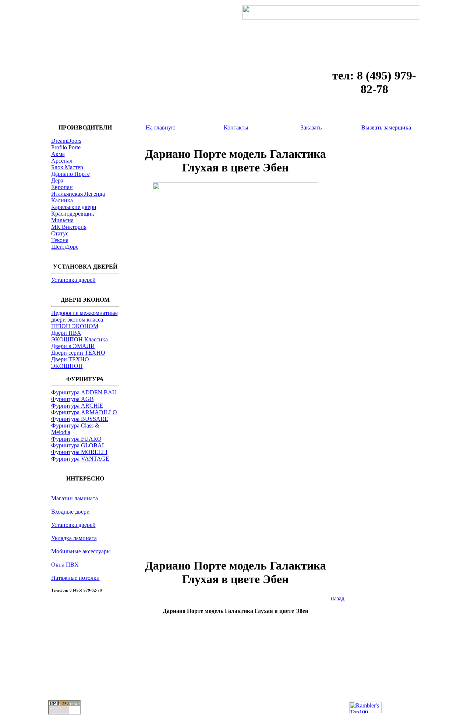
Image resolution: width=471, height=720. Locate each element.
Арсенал (61, 160)
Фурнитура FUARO (76, 439)
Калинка (62, 200)
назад (337, 598)
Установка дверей (73, 280)
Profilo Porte (66, 147)
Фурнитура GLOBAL (78, 445)
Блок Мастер (67, 167)
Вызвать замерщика (386, 127)
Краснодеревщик (72, 213)
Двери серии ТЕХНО (78, 353)
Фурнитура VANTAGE (80, 458)
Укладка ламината (74, 538)
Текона (59, 240)
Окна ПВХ (65, 564)
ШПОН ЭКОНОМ (74, 326)
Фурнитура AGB (72, 399)
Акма (58, 154)
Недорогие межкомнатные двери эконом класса (84, 316)
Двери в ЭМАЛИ (73, 346)
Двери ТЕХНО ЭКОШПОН (70, 362)
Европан (62, 187)
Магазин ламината (74, 498)
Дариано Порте (70, 174)
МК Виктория (68, 227)
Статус (59, 233)
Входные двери (70, 511)
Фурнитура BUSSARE (79, 419)
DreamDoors (66, 141)
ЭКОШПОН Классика (79, 339)
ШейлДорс (64, 247)
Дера (57, 180)
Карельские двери (73, 207)
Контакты (236, 127)
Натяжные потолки (75, 578)
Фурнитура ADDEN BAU (84, 392)
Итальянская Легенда (78, 194)
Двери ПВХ (66, 333)
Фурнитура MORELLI (79, 452)
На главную (161, 127)
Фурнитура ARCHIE (77, 405)
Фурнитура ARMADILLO (84, 412)
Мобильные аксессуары (81, 551)
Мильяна (62, 220)
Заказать (311, 127)
